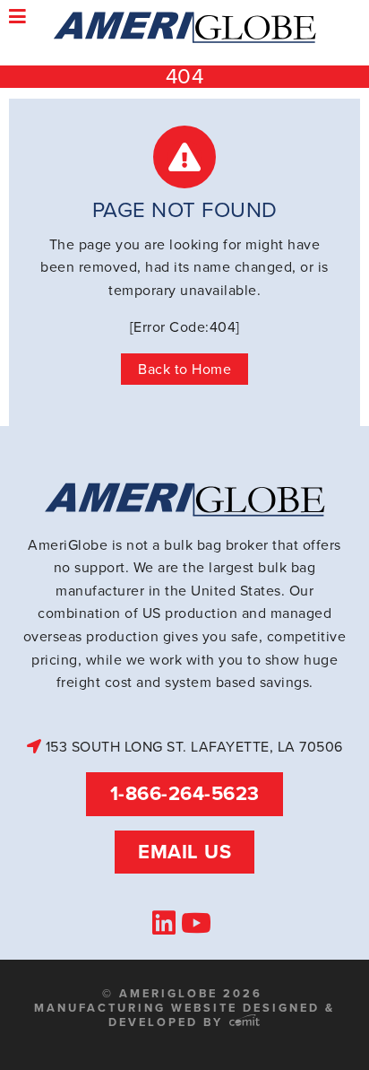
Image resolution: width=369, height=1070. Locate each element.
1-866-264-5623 (185, 793)
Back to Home (184, 369)
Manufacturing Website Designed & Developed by (184, 1015)
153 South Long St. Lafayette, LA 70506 (192, 746)
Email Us (184, 851)
